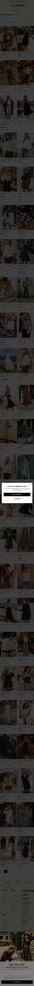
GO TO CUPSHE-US (17, 494)
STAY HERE (17, 499)
